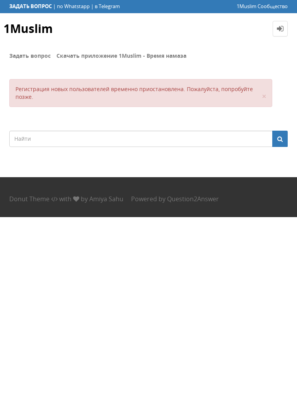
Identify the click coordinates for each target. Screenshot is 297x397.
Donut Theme (29, 199)
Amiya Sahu (106, 199)
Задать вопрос (30, 55)
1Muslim (28, 28)
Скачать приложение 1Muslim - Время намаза (121, 55)
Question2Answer (193, 199)
